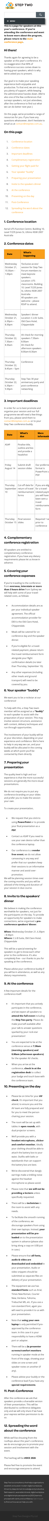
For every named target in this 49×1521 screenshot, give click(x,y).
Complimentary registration (26, 159)
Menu (12, 21)
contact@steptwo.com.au (29, 123)
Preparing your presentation (26, 178)
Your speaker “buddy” (23, 171)
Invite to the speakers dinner (26, 184)
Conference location (22, 141)
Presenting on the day (23, 196)
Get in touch (38, 1498)
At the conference (21, 190)
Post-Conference (20, 202)
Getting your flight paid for (25, 165)
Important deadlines (22, 153)
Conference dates (21, 147)
